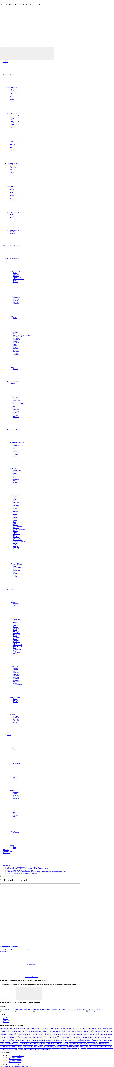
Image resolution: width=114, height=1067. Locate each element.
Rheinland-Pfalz (14, 563)
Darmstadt (16, 399)
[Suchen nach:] (8, 999)
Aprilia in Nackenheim (18, 1056)
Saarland (12, 602)
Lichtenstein (16, 637)
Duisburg (15, 507)
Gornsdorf (16, 631)
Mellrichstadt (16, 299)
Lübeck (15, 699)
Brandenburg (13, 330)
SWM (88, 1046)
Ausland (9, 735)
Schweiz (12, 845)
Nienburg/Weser (17, 477)
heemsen (88, 1034)
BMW (11, 96)
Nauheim (15, 412)
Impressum (6, 1022)
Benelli (12, 98)
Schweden (13, 831)
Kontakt (5, 1019)
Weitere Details (4, 951)
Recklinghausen (17, 538)
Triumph (12, 200)
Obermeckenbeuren (18, 279)
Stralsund (15, 456)
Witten (15, 550)
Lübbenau (16, 342)
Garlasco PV (16, 763)
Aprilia (12, 90)
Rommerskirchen (17, 540)
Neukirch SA (16, 642)
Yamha (10, 1049)
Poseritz (15, 447)
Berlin (11, 316)
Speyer (15, 573)
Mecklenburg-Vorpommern (17, 442)
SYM (11, 197)
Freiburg (15, 273)
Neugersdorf (16, 640)
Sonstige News (7, 865)
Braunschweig (17, 470)
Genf (14, 848)
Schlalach (15, 348)
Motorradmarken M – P (13, 163)
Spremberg (16, 350)
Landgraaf (16, 796)
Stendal (15, 683)
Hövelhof (15, 517)
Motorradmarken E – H (13, 113)
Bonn (14, 499)
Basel (14, 847)
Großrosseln (16, 605)
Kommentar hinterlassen (31, 977)
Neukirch (49, 1040)
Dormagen (16, 502)
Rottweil (15, 282)
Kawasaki (12, 144)
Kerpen (15, 520)
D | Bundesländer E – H (13, 381)
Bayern (12, 296)
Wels (14, 817)
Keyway (12, 146)
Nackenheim (16, 570)
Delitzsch (15, 625)
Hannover (16, 473)
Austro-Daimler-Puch (15, 92)
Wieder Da (6, 850)
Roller (82, 1043)
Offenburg (16, 280)
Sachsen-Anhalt (14, 666)
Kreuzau (15, 523)
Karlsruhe (16, 274)
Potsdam (15, 347)
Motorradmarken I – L (12, 140)
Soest (14, 544)
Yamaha (12, 231)
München (15, 300)
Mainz (15, 569)
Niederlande (13, 790)
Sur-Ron (12, 192)
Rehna (15, 448)
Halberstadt (16, 672)
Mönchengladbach (18, 526)
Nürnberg (15, 302)
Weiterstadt (16, 415)
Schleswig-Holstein (15, 697)
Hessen (12, 396)
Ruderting (16, 303)
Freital (15, 630)
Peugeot (12, 172)
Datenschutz (6, 1020)
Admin (34, 950)
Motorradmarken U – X (13, 212)
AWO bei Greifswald (9, 946)
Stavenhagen (16, 453)
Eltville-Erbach (17, 402)
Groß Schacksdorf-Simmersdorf (21, 335)
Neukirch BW (17, 277)
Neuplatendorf (17, 680)
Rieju (11, 188)
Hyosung (12, 127)
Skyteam (12, 191)
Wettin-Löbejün (17, 684)
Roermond (16, 798)
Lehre (14, 476)
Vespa (11, 214)
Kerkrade (15, 795)
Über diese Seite (7, 851)
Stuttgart (15, 283)
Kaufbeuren (16, 297)
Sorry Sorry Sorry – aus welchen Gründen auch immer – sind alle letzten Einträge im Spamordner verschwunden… (37, 871)
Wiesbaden (16, 417)
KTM (11, 147)
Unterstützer (6, 853)
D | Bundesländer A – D (13, 258)
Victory (12, 215)
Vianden (15, 778)
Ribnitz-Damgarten (18, 450)
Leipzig (15, 636)
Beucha (15, 621)
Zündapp (12, 233)
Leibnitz (15, 814)
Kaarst (15, 519)
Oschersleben (16, 681)
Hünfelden (16, 409)
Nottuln (15, 532)
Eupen (15, 749)
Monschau (16, 528)
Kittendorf (16, 445)
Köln (14, 522)
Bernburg (15, 668)
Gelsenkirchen (52, 1033)
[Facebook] (15, 19)
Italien (11, 762)
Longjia (12, 150)
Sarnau (15, 414)
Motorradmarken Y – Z (13, 230)
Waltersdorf (16, 354)
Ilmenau (15, 716)
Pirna (14, 648)
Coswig (15, 624)
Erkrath (15, 508)
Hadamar (15, 408)
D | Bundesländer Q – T (13, 589)
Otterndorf (16, 480)
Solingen (15, 546)
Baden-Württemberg (15, 271)
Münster (15, 531)
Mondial (12, 166)
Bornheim (16, 501)
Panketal (15, 345)
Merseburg (16, 678)
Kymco (12, 149)
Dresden (15, 627)
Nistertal (15, 572)
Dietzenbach (16, 400)
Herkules (12, 122)
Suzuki (12, 195)
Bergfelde (16, 332)
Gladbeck (15, 513)
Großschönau (16, 634)
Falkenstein (16, 628)
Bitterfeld (15, 669)
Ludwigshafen (17, 567)
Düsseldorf (16, 505)
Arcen (15, 793)
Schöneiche (16, 351)
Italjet (11, 141)
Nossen (15, 643)
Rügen (3, 1045)
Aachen (15, 496)
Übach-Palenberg (18, 547)
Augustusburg (17, 619)
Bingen (15, 566)
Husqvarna (13, 125)
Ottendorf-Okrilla (18, 646)
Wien (14, 818)
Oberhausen (16, 534)
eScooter (86, 1031)
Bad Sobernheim (17, 564)
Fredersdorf (16, 338)
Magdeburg (16, 677)
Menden (15, 525)
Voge (11, 217)
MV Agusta (13, 167)
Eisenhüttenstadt (17, 336)
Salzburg (15, 815)
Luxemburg (13, 776)
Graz (14, 812)
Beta (11, 95)
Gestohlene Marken (8, 74)
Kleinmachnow (17, 341)
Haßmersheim (81, 1034)
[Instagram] (15, 31)
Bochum (15, 498)
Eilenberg (56, 1031)
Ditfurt (15, 671)
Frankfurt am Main (18, 403)
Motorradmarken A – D (13, 87)
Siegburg (15, 543)
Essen (14, 510)
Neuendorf (16, 717)
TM (11, 198)
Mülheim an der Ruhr (19, 529)
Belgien (12, 747)
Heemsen (15, 474)
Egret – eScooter (14, 115)
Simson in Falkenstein (16, 1057)
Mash (11, 164)
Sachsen (12, 618)
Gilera (11, 119)
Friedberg (15, 405)
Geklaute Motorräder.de (6, 2)
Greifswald (16, 444)
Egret (51, 1031)
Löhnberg (16, 411)
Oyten (15, 482)
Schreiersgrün (17, 649)
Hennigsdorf (16, 339)
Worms (15, 576)
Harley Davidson (14, 121)
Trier (14, 575)
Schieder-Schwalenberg (19, 541)
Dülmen (15, 504)
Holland (5, 1036)
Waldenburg (16, 652)
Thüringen (13, 714)
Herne (15, 516)
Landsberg (16, 675)
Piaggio (12, 173)
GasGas (12, 116)
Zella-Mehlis (16, 720)
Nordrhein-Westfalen (15, 495)
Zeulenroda (16, 722)
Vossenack (16, 549)
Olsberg (15, 535)
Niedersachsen (14, 468)
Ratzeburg (16, 702)
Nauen (15, 344)
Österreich (12, 811)
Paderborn (16, 537)
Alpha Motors (13, 89)
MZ (11, 169)
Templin (15, 353)
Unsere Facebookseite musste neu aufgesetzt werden (20, 870)
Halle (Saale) (16, 674)
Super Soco (13, 194)
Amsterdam (16, 792)
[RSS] (15, 44)
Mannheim (16, 276)
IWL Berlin (13, 143)
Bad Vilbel (16, 397)
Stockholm (16, 832)
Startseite (5, 62)
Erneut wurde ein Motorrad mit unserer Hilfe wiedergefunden (23, 867)
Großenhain (16, 633)
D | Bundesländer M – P (13, 429)
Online (12, 170)
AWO (11, 93)
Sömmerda (16, 719)
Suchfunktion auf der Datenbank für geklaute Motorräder (22, 873)
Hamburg (12, 383)
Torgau (15, 651)
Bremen (12, 367)
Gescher (15, 511)
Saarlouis (15, 603)
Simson (12, 189)
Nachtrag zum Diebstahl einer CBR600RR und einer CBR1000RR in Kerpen (27, 868)
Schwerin (15, 454)
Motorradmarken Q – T (13, 186)
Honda (12, 124)
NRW (3, 1042)
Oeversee (15, 700)
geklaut (44, 1033)
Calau (14, 333)
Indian (47, 1036)
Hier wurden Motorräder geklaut (11, 246)
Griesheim (16, 406)
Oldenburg (16, 479)
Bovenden (16, 471)
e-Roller (46, 1031)
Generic (12, 118)
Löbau (15, 639)
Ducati (12, 101)
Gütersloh (16, 514)
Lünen (3, 1039)
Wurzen (15, 654)
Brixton (12, 99)
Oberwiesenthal (17, 645)
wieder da (84, 1048)
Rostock (15, 451)
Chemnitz (15, 622)
